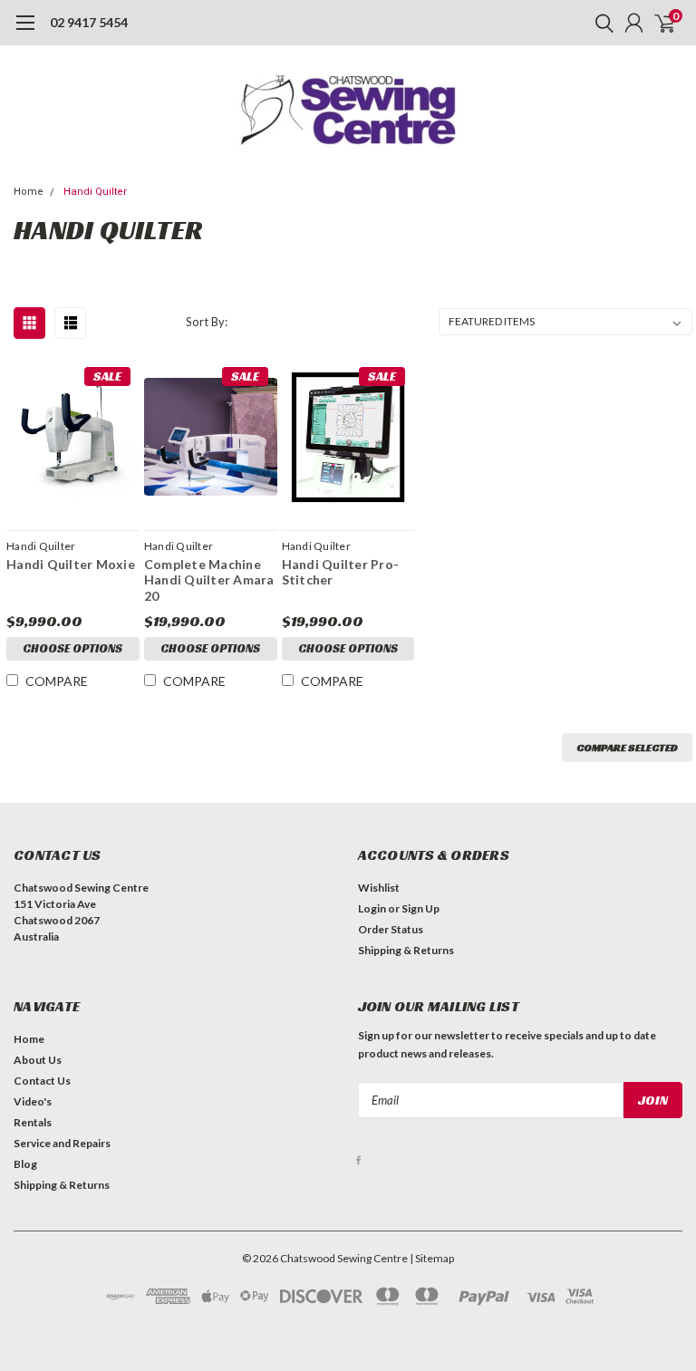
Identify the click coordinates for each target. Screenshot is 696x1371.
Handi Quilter (95, 192)
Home (29, 192)
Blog (25, 1164)
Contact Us (42, 1080)
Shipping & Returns (406, 950)
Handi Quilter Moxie (70, 564)
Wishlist (379, 887)
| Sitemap (432, 1258)
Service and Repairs (62, 1143)
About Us (38, 1060)
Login (372, 908)
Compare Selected (627, 747)
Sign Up (420, 908)
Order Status (390, 929)
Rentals (33, 1122)
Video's (33, 1101)
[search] (600, 22)
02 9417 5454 (89, 22)
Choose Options (72, 648)
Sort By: (206, 321)
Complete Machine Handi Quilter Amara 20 (209, 579)
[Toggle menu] (25, 31)
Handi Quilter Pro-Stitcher (341, 572)
